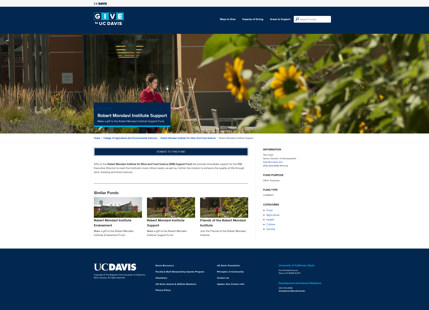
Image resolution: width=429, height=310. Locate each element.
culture (270, 224)
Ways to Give (228, 19)
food (269, 210)
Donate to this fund (171, 152)
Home (97, 138)
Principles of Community (230, 271)
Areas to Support (280, 19)
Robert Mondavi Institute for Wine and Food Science (188, 138)
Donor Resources (165, 265)
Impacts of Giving (252, 19)
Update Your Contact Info (230, 284)
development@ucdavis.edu (292, 290)
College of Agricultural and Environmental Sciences (130, 138)
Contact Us (223, 278)
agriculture (273, 215)
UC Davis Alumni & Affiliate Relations (176, 284)
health (270, 220)
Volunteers (161, 278)
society (270, 229)
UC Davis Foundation (228, 265)
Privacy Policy (163, 290)
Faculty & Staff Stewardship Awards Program (180, 271)
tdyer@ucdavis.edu (273, 162)
